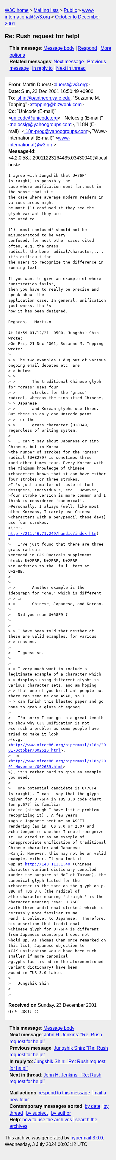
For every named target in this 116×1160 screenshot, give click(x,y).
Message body (58, 48)
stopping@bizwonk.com (56, 104)
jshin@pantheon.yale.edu (43, 97)
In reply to (42, 68)
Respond (87, 48)
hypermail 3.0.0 (86, 1137)
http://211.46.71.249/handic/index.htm (52, 533)
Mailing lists (46, 10)
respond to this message (64, 1092)
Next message (69, 61)
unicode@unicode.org (34, 117)
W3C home (17, 10)
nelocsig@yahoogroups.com (41, 124)
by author (61, 1113)
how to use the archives (47, 1119)
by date (92, 1106)
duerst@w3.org (71, 84)
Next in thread (71, 68)
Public (70, 10)
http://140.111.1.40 (47, 864)
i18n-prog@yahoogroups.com (55, 131)
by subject (37, 1113)
